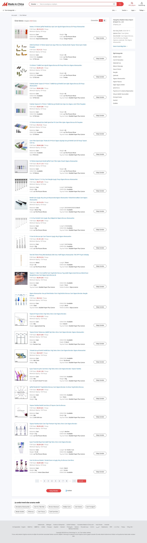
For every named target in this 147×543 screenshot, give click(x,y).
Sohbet (69, 490)
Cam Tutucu (41, 512)
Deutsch (62, 527)
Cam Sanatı (78, 507)
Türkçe (123, 527)
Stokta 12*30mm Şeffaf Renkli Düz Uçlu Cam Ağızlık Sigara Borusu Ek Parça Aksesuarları (57, 27)
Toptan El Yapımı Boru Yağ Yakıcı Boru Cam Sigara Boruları (48, 314)
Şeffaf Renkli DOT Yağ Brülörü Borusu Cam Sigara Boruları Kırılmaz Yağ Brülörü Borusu (57, 387)
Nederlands (105, 527)
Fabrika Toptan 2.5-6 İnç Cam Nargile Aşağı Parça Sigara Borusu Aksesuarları (54, 179)
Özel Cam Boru (53, 512)
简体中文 (30, 527)
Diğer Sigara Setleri (119, 85)
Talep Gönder (100, 38)
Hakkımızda (41, 524)
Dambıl (115, 100)
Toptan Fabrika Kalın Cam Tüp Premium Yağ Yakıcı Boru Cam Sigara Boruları (53, 424)
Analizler (106, 524)
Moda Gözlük (20, 512)
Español (56, 527)
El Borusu (31, 512)
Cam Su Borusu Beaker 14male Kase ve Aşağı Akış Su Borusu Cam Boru (52, 460)
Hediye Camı (67, 507)
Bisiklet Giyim (117, 57)
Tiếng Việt (129, 527)
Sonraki (81, 481)
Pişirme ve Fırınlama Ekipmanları (123, 91)
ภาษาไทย (116, 527)
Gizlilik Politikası (71, 524)
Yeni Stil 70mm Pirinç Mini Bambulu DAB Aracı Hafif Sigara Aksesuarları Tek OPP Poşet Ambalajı (59, 255)
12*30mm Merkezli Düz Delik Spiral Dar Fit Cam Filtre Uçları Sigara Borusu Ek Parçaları (56, 122)
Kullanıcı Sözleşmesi (58, 524)
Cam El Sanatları (118, 60)
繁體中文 (36, 527)
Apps (132, 10)
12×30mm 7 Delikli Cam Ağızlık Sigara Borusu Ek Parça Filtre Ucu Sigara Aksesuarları (56, 65)
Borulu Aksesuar (54, 507)
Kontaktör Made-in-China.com (86, 524)
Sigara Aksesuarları (119, 78)
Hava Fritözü (117, 69)
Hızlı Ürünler (99, 524)
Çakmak (115, 75)
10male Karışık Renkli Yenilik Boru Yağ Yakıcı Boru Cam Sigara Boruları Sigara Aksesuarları (58, 350)
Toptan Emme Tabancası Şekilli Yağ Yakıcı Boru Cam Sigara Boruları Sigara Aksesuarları (57, 332)
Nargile (115, 72)
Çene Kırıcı (116, 88)
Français (49, 527)
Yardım (124, 10)
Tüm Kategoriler (9, 10)
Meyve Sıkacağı (118, 66)
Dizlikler (115, 103)
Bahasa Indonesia (73, 528)
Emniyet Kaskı (117, 97)
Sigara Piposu (117, 82)
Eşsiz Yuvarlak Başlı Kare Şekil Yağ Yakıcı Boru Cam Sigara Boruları (50, 442)
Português (69, 527)
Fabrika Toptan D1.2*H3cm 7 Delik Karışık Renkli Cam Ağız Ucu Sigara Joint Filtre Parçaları (58, 104)
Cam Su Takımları (39, 507)
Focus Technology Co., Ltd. (72, 532)
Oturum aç (141, 5)
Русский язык (84, 527)
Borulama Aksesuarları (23, 507)
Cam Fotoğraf (90, 507)
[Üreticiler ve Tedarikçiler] (13, 4)
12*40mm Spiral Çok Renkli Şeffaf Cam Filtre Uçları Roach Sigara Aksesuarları (54, 161)
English (24, 527)
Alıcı (113, 10)
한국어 (92, 527)
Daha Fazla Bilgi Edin (120, 46)
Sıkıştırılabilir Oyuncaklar (121, 94)
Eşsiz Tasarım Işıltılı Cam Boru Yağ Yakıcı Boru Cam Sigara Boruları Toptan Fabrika (55, 369)
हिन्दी (111, 527)
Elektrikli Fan (117, 63)
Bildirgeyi (48, 524)
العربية (97, 527)
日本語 (43, 527)
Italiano (77, 527)
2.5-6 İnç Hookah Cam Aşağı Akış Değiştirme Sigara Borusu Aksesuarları (52, 218)
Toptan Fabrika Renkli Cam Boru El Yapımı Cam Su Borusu (48, 405)
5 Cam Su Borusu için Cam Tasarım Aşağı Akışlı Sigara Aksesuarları (50, 236)
